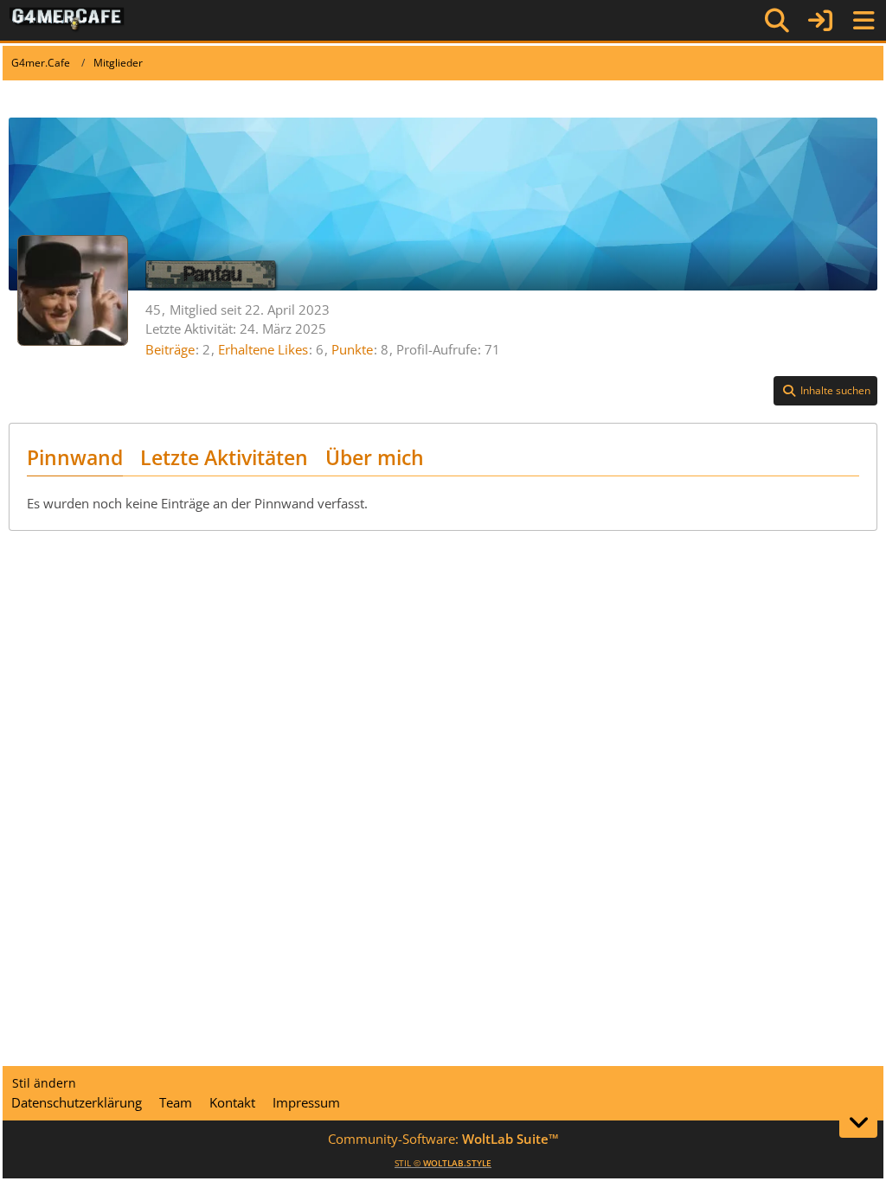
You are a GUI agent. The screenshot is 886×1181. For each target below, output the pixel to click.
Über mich (374, 457)
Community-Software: (443, 1138)
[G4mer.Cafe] (67, 20)
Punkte (352, 349)
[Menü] (863, 20)
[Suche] (777, 20)
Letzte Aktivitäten (224, 457)
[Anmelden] (820, 20)
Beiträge (170, 349)
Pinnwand (75, 457)
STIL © (443, 1163)
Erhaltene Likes (263, 349)
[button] (825, 390)
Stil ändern (44, 1083)
